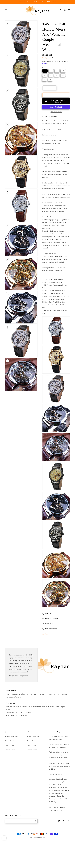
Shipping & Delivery (11, 736)
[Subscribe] (35, 821)
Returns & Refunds (10, 741)
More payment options (56, 111)
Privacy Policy (9, 745)
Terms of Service (10, 750)
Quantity (44, 84)
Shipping (44, 58)
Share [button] (46, 634)
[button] (6, 10)
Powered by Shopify (41, 837)
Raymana (35, 837)
